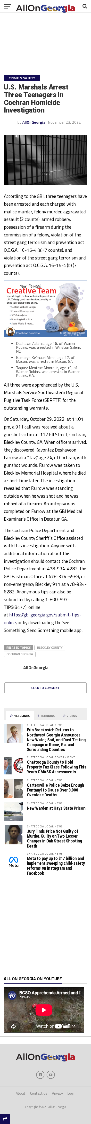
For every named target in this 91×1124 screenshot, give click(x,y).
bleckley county (50, 647)
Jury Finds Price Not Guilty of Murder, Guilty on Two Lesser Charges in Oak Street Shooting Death (54, 839)
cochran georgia (20, 654)
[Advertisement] (45, 926)
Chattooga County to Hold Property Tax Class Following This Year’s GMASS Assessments (56, 767)
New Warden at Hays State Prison (56, 808)
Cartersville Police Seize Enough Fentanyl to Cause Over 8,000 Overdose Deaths (55, 790)
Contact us (38, 1093)
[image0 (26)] (45, 336)
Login (71, 1093)
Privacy (57, 1093)
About (20, 1093)
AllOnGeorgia (33, 122)
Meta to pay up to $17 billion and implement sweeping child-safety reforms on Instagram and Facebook (56, 866)
